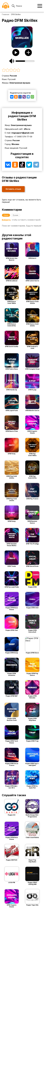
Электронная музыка (19, 83)
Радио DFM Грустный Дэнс (32, 764)
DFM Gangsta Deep (32, 369)
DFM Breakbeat (11, 281)
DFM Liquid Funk (12, 410)
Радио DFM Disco (32, 653)
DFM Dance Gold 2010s (11, 325)
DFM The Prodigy (32, 544)
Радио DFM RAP (11, 696)
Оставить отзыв (13, 189)
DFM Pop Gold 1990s (32, 454)
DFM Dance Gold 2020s (32, 325)
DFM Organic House (32, 432)
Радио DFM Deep (11, 653)
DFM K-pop (32, 390)
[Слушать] (15, 52)
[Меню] (39, 6)
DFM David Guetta (11, 346)
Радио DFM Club (12, 630)
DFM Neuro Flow (12, 431)
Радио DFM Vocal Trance (11, 764)
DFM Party (11, 454)
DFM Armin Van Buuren (11, 259)
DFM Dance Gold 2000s (32, 302)
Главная (5, 14)
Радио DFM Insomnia (11, 674)
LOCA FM (11, 882)
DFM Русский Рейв (12, 587)
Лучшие (15, 215)
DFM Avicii (32, 258)
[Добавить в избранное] (28, 52)
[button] (22, 70)
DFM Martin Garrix (32, 410)
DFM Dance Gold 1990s (11, 302)
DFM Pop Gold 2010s (32, 477)
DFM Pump (12, 521)
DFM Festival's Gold (32, 347)
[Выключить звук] (12, 61)
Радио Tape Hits (32, 905)
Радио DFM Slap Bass (32, 719)
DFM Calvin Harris (32, 281)
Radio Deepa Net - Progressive (32, 816)
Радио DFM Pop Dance (32, 674)
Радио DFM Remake (32, 697)
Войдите (6, 220)
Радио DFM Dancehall (32, 631)
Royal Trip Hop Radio (32, 861)
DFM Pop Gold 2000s (11, 477)
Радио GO (11, 815)
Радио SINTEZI (11, 860)
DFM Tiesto (12, 566)
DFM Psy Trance (32, 499)
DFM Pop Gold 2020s (11, 499)
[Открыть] (15, 249)
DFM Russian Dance (32, 522)
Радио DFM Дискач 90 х (11, 787)
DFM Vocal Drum (32, 566)
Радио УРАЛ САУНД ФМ (32, 883)
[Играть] (8, 249)
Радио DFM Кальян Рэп (32, 787)
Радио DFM (32, 587)
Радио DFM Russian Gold (12, 719)
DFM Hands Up (11, 390)
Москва (15, 144)
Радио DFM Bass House (12, 608)
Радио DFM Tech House (11, 742)
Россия (13, 76)
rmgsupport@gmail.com (22, 133)
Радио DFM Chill (32, 608)
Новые (6, 215)
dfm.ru (27, 129)
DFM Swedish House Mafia (12, 544)
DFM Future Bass (12, 369)
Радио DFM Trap (32, 741)
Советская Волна (32, 837)
